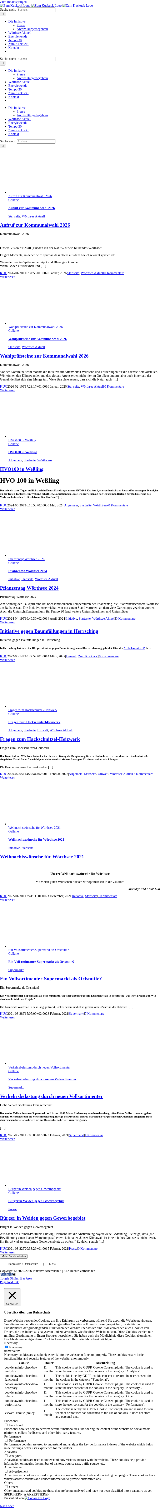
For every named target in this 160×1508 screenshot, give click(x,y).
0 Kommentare (114, 273)
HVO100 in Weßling (22, 440)
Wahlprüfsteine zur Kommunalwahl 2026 (35, 327)
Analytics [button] (10, 1452)
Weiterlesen (7, 277)
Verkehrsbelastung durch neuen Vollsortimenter (39, 1067)
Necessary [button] (11, 1343)
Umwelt (71, 656)
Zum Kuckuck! (88, 656)
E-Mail (53, 1264)
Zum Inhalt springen (13, 2)
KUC (3, 273)
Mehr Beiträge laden (14, 1256)
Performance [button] (12, 1436)
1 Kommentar (94, 1135)
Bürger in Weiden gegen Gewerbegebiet (34, 1189)
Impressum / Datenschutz (23, 1264)
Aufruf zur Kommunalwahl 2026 (30, 196)
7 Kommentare (94, 1013)
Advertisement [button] (13, 1467)
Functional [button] (11, 1421)
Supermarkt (16, 970)
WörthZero (44, 460)
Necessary (16, 1347)
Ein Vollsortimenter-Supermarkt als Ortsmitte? (38, 950)
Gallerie (13, 200)
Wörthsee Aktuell (33, 216)
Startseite (14, 216)
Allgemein (15, 460)
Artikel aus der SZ (134, 648)
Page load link (9, 1282)
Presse (12, 1209)
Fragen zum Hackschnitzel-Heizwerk (32, 710)
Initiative (14, 579)
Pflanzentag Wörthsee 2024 (26, 559)
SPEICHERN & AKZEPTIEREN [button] (27, 1494)
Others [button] (8, 1482)
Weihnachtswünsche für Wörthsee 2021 (34, 827)
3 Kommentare (143, 774)
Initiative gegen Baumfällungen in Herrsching (49, 631)
